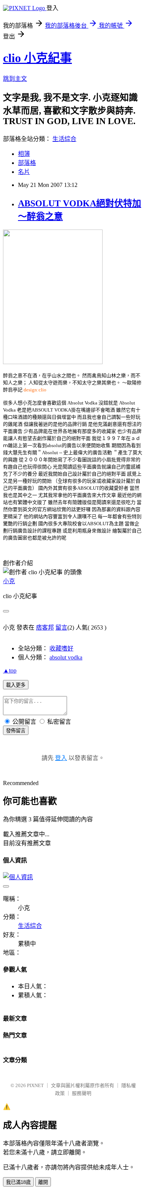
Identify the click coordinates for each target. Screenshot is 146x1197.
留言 (61, 627)
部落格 (27, 163)
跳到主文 (15, 79)
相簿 (24, 154)
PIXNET (35, 1085)
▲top (9, 670)
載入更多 (15, 685)
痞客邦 (45, 627)
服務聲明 (81, 1093)
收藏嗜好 (61, 648)
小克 (9, 581)
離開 (43, 1182)
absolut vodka (65, 657)
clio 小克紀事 (37, 58)
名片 (24, 172)
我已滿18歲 (18, 1182)
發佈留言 (15, 730)
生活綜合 (64, 139)
